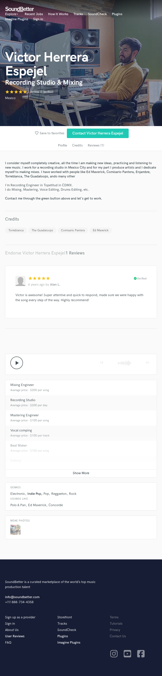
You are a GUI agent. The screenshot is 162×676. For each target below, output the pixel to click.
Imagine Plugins (16, 19)
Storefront (64, 617)
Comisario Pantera (73, 230)
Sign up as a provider (20, 617)
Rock (72, 494)
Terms (114, 617)
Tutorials (116, 624)
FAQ (8, 643)
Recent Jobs (34, 14)
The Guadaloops (42, 230)
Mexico (10, 98)
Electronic (17, 494)
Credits (77, 146)
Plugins (117, 14)
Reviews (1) (96, 146)
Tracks (78, 14)
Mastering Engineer (24, 415)
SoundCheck (97, 14)
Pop (46, 494)
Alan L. (55, 285)
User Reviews (14, 636)
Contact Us (118, 636)
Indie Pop (34, 494)
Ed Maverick (100, 230)
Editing (15, 461)
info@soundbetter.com (22, 597)
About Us (12, 630)
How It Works (58, 14)
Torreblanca (16, 230)
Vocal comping (21, 430)
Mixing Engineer (22, 385)
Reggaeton (59, 494)
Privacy (115, 630)
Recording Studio (22, 400)
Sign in (38, 19)
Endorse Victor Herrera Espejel (35, 253)
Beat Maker (18, 446)
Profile (62, 146)
